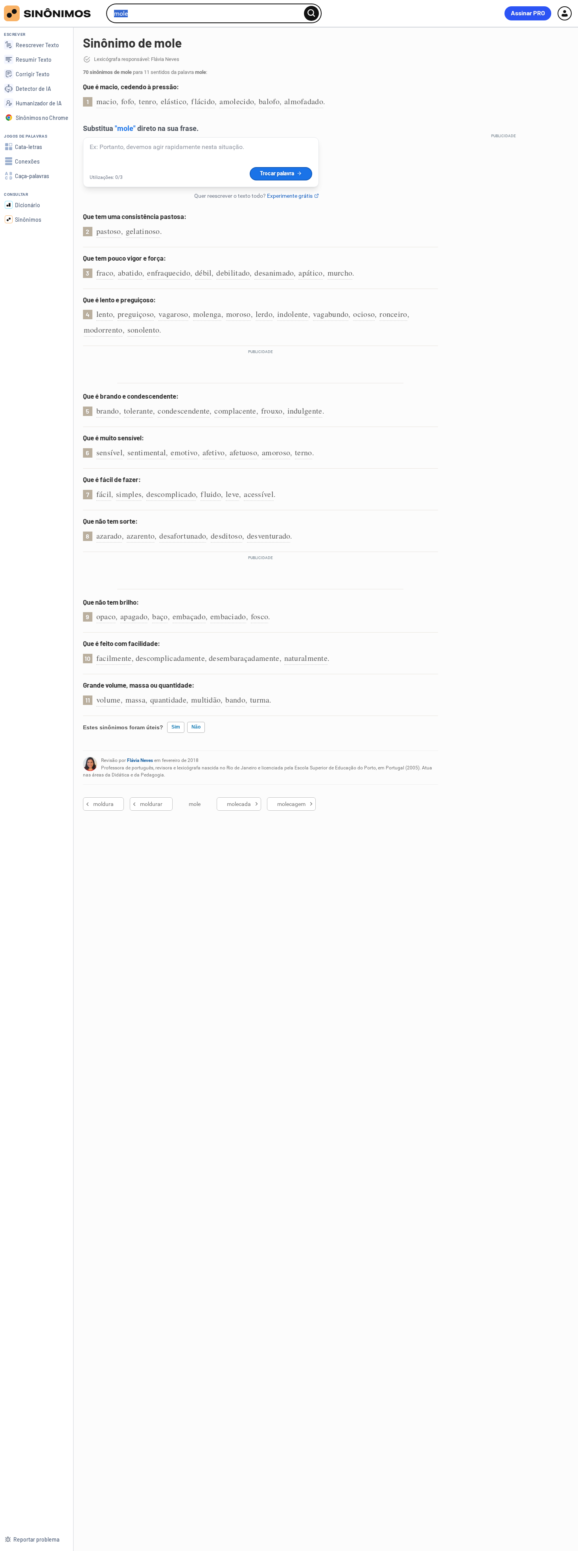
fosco (260, 616)
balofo (269, 101)
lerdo (264, 314)
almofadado (303, 101)
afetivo (213, 452)
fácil (104, 494)
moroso (238, 314)
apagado (133, 616)
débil (203, 272)
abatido (130, 272)
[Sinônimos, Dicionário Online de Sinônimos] (52, 13)
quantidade (168, 699)
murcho (340, 272)
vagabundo (331, 314)
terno (303, 452)
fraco (105, 272)
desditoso (226, 535)
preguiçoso (136, 314)
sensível (109, 452)
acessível (259, 494)
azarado (109, 535)
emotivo (184, 452)
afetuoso (243, 452)
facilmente (114, 658)
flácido (203, 101)
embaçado (189, 616)
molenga (207, 314)
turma (260, 699)
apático (310, 272)
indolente (292, 314)
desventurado (269, 535)
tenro (147, 101)
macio (106, 101)
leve (232, 494)
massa (135, 699)
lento (104, 314)
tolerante (138, 410)
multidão (206, 699)
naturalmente (306, 658)
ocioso (364, 314)
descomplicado (171, 494)
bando (235, 699)
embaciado (228, 616)
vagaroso (173, 314)
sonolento (143, 329)
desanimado (274, 272)
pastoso (108, 231)
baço (160, 616)
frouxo (272, 410)
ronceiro (393, 314)
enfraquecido (168, 272)
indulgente (304, 410)
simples (129, 494)
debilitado (233, 272)
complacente (235, 410)
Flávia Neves (140, 760)
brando (107, 410)
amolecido (236, 101)
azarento (141, 535)
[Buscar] (311, 13)
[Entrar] (565, 13)
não (196, 727)
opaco (106, 616)
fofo (127, 101)
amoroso (276, 452)
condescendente (184, 410)
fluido (211, 494)
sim (175, 727)
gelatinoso (143, 231)
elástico (173, 101)
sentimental (146, 452)
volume (108, 699)
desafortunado (182, 535)
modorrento (103, 329)
